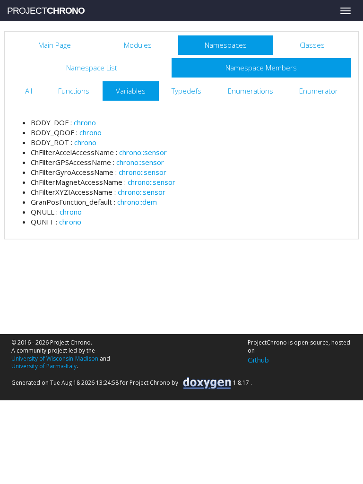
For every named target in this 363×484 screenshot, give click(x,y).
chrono (85, 122)
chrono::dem (137, 202)
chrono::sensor (143, 152)
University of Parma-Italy (44, 366)
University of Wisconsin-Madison (54, 358)
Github (258, 359)
